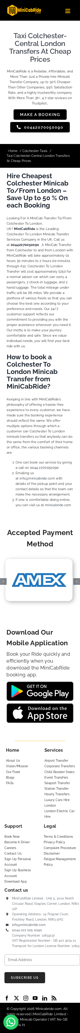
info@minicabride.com (37, 478)
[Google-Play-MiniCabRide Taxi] (40, 683)
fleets (42, 298)
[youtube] (35, 998)
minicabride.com (58, 505)
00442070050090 (25, 245)
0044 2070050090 (44, 468)
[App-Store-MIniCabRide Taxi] (40, 705)
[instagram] (25, 998)
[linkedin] (44, 998)
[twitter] (16, 998)
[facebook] (6, 998)
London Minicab (20, 1019)
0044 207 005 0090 (27, 930)
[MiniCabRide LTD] (24, 6)
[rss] (54, 998)
